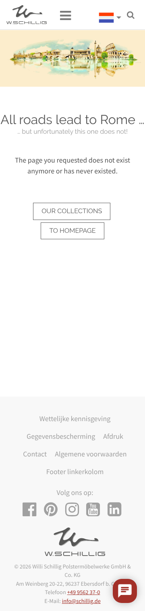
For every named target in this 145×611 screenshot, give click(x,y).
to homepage (72, 230)
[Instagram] (75, 509)
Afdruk (113, 436)
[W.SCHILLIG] (112, 18)
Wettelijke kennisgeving (75, 418)
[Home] (26, 14)
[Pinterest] (54, 509)
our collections (71, 211)
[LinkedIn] (117, 509)
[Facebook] (32, 509)
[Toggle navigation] (61, 14)
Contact (35, 453)
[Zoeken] (131, 15)
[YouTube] (96, 509)
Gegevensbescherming (61, 436)
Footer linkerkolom (75, 471)
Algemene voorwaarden (91, 453)
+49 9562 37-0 (83, 592)
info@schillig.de (81, 601)
